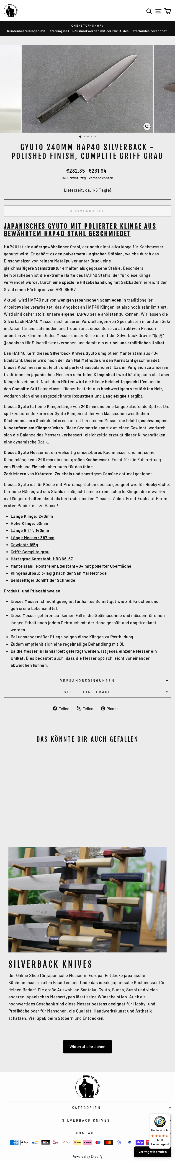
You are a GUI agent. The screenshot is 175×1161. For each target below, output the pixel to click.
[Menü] (167, 1116)
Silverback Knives (86, 1120)
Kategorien (86, 1108)
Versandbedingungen (87, 680)
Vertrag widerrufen (153, 1152)
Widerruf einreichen (87, 1046)
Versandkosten (101, 178)
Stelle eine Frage (87, 692)
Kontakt (86, 1133)
